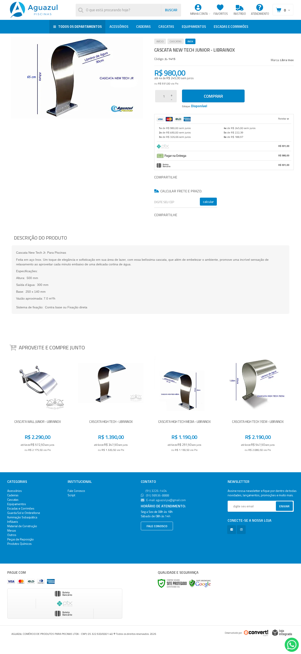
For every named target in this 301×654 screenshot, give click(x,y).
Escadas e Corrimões (20, 508)
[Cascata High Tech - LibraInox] (111, 404)
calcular (208, 201)
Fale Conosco (76, 490)
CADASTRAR (279, 507)
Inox (190, 41)
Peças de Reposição (20, 539)
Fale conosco (157, 526)
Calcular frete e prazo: (181, 191)
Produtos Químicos (19, 543)
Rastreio (240, 13)
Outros (11, 534)
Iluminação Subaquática (22, 517)
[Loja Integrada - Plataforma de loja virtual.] (282, 633)
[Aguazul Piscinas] (33, 10)
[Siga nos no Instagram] (242, 529)
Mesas (11, 530)
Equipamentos (16, 504)
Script (71, 495)
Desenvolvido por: (234, 633)
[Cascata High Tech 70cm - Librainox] (258, 404)
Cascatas (176, 41)
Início (160, 41)
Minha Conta (199, 13)
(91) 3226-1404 (156, 490)
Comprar (213, 96)
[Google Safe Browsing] (200, 583)
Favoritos (221, 13)
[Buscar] (171, 10)
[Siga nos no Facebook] (232, 529)
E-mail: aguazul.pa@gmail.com (166, 500)
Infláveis (12, 521)
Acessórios (14, 490)
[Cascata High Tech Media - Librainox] (184, 404)
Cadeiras (13, 495)
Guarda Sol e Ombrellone (23, 512)
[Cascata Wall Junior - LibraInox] (37, 404)
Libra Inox (287, 60)
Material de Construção (22, 526)
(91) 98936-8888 (157, 495)
